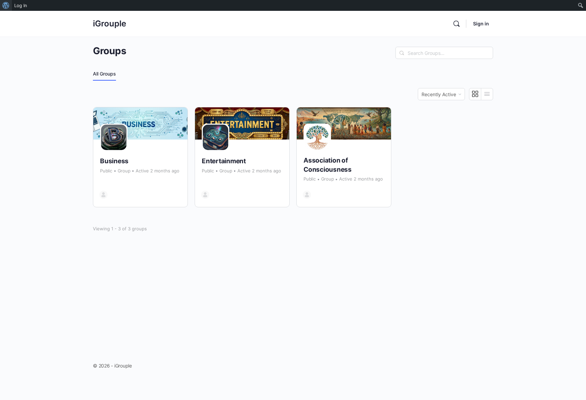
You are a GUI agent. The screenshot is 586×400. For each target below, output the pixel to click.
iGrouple (109, 23)
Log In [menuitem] (20, 5)
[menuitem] (6, 5)
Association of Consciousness (328, 164)
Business (114, 161)
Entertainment (224, 161)
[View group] (140, 123)
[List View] (487, 94)
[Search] (456, 24)
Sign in (481, 23)
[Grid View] (475, 94)
